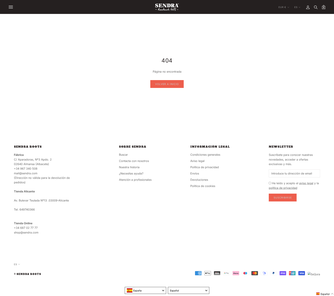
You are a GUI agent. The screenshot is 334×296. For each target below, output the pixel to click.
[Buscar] (316, 7)
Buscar (123, 154)
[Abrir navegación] (11, 7)
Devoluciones (199, 179)
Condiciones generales (205, 154)
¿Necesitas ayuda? (131, 173)
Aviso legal (197, 161)
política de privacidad (283, 188)
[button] (325, 294)
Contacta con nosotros (134, 161)
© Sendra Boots (27, 274)
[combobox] (145, 290)
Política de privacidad (204, 167)
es (295, 7)
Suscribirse (283, 197)
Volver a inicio (167, 84)
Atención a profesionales (135, 179)
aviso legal (306, 183)
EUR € (282, 7)
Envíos (194, 173)
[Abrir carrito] (323, 7)
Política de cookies (202, 186)
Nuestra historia (129, 167)
